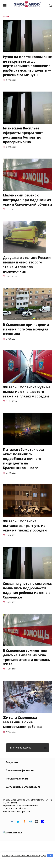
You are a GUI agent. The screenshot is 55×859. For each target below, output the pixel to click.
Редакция (12, 762)
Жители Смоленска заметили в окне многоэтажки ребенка (22, 722)
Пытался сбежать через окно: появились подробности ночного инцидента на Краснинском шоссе (23, 458)
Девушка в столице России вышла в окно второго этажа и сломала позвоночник (27, 264)
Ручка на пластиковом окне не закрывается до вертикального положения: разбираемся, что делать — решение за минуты (27, 66)
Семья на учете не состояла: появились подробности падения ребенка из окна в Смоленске (27, 590)
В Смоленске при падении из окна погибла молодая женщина (26, 329)
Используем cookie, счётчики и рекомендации (24, 855)
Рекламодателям (17, 778)
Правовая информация (20, 770)
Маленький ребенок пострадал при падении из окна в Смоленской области (27, 200)
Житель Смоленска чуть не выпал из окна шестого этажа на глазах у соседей (26, 391)
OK (50, 855)
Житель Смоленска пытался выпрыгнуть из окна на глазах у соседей (25, 526)
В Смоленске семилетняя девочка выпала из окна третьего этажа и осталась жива (26, 657)
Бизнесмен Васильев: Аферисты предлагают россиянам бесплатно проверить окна (23, 135)
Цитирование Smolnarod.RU (23, 786)
